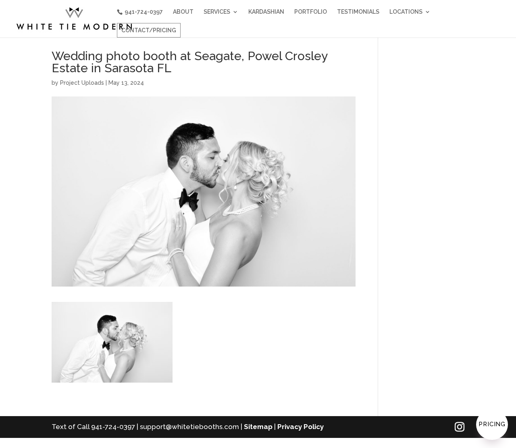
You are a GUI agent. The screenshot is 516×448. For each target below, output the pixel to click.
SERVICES (217, 12)
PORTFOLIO (310, 12)
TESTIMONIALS (358, 12)
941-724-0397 (144, 11)
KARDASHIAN (266, 12)
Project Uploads (82, 83)
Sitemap (258, 427)
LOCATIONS (405, 12)
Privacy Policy (300, 427)
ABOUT (183, 12)
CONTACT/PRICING (148, 30)
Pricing (492, 424)
